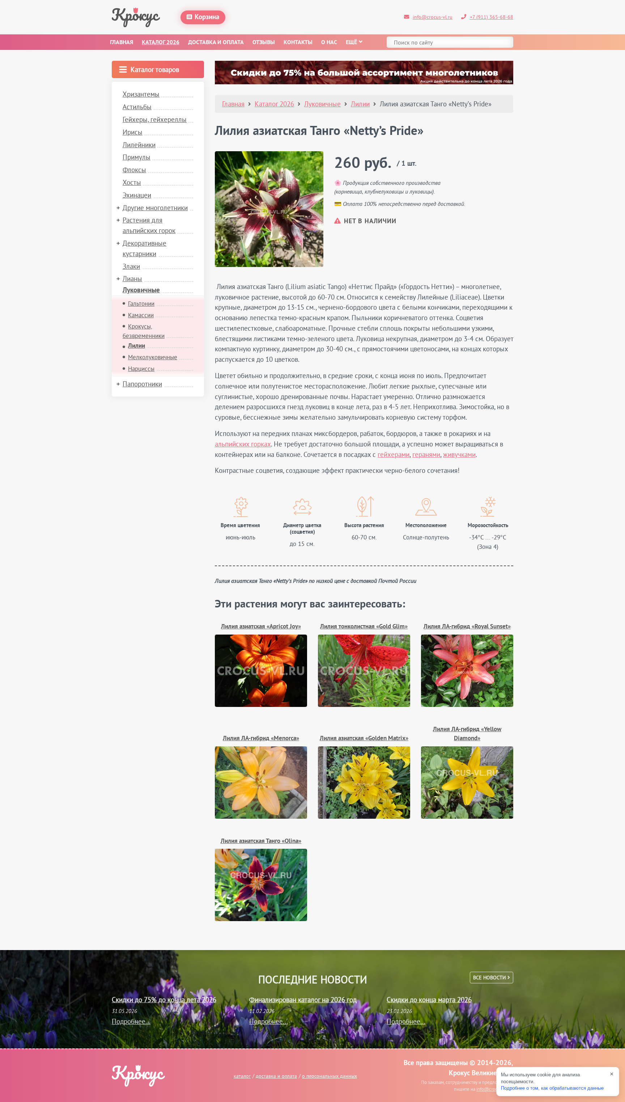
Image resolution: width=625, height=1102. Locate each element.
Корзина (207, 17)
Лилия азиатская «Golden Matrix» (364, 738)
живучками (459, 454)
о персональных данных (329, 1076)
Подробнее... (131, 1021)
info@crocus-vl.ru (432, 17)
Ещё (351, 42)
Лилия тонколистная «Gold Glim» (364, 627)
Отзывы (263, 42)
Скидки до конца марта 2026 (429, 999)
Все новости (490, 977)
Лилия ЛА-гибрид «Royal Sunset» (467, 627)
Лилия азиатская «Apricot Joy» (261, 627)
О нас (329, 42)
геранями (426, 454)
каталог (242, 1076)
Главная (121, 42)
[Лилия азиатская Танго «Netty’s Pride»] (269, 209)
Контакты (298, 42)
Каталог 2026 (160, 42)
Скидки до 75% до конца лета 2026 (164, 999)
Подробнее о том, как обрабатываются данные (552, 1088)
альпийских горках (243, 444)
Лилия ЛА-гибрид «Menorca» (261, 738)
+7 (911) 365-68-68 (491, 17)
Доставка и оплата (216, 42)
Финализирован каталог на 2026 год (303, 999)
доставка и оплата (276, 1076)
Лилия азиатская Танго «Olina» (261, 841)
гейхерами (393, 454)
